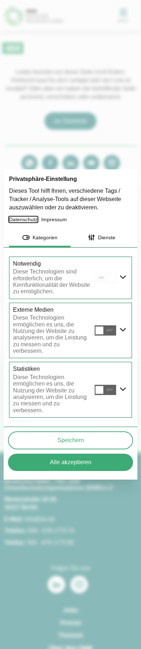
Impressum (55, 219)
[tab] (39, 238)
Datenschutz (23, 219)
